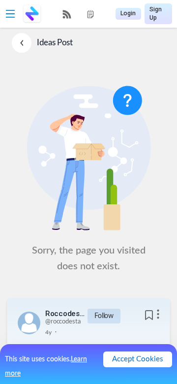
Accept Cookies (137, 359)
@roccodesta (63, 322)
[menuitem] (67, 14)
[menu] (79, 14)
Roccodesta (65, 313)
